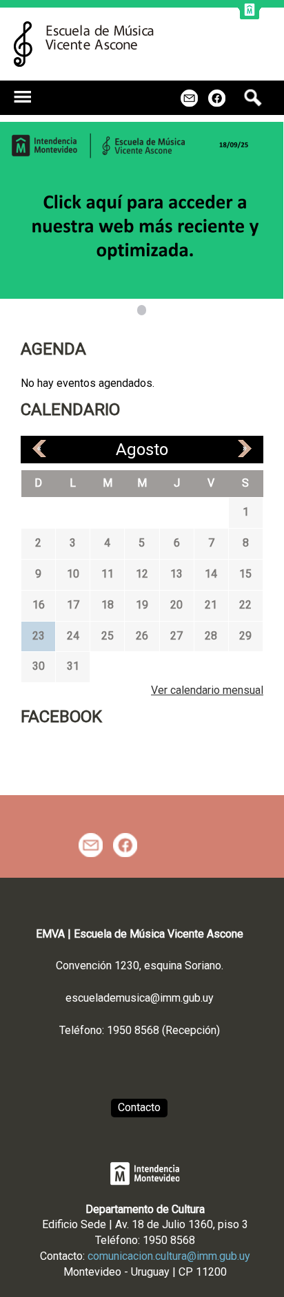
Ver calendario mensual (207, 690)
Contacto (139, 1107)
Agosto (142, 449)
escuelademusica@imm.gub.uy (139, 997)
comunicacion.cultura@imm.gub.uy (169, 1256)
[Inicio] (84, 44)
